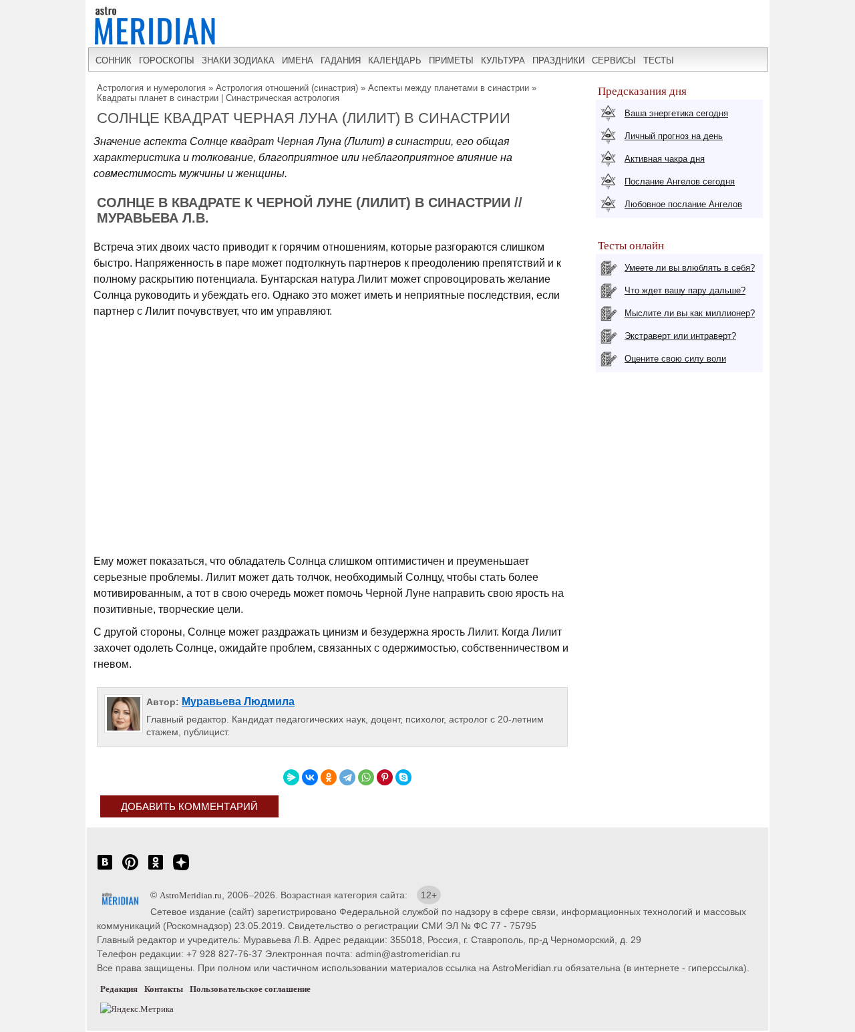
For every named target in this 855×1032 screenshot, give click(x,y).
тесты (658, 60)
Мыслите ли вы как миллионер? (690, 313)
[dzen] (181, 869)
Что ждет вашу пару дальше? (685, 290)
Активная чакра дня (665, 159)
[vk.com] (105, 869)
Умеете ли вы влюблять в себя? (690, 268)
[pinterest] (130, 869)
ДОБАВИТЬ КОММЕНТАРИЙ (189, 806)
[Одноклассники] (329, 777)
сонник (114, 60)
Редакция (119, 989)
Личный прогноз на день (674, 136)
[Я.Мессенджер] (291, 777)
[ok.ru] (156, 869)
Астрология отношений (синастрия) (287, 88)
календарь (394, 60)
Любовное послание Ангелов (683, 204)
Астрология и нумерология (151, 88)
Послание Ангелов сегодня (680, 181)
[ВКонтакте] (310, 777)
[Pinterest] (385, 777)
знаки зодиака (238, 60)
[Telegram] (347, 777)
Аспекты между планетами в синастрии (448, 88)
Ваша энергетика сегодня (676, 113)
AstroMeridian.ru (191, 895)
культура (503, 60)
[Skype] (403, 777)
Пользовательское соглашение (250, 989)
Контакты (163, 989)
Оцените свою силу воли (675, 359)
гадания (341, 60)
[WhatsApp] (366, 777)
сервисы (614, 60)
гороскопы (166, 60)
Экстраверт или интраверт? (680, 336)
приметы (451, 60)
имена (297, 60)
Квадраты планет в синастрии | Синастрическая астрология (218, 98)
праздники (558, 60)
